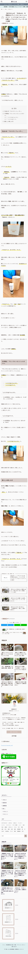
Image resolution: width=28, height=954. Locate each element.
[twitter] (12, 736)
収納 (2, 827)
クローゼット (8, 825)
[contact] (15, 736)
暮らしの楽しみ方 (8, 121)
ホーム (4, 944)
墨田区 (6, 827)
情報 (22, 827)
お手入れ (10, 822)
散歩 (5, 829)
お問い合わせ (14, 946)
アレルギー (20, 822)
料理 (12, 829)
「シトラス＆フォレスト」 (13, 117)
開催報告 (18, 831)
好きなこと (4, 23)
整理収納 (5, 802)
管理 (15, 831)
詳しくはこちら (14, 732)
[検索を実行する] (25, 836)
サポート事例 (15, 825)
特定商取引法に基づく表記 (11, 944)
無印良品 (7, 831)
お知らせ (5, 799)
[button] (7, 625)
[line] (14, 736)
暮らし (4, 808)
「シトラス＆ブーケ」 (12, 119)
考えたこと (5, 814)
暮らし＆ (14, 1)
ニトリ (20, 825)
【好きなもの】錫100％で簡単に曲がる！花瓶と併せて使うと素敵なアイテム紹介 (18, 591)
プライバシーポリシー (21, 944)
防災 (23, 831)
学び (19, 827)
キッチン (3, 825)
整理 (8, 829)
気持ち (3, 831)
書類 (15, 829)
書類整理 (5, 805)
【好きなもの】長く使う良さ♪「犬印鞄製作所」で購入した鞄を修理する (17, 608)
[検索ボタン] (1, 1)
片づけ (11, 831)
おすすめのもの (10, 23)
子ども (15, 827)
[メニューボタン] (26, 1)
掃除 (2, 829)
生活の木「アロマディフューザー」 (13, 111)
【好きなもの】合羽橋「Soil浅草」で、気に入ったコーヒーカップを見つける (17, 599)
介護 (23, 825)
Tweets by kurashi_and (7, 745)
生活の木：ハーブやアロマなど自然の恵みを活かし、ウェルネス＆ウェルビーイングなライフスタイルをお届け (18, 578)
